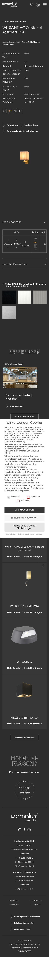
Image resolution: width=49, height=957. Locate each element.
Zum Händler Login (22, 929)
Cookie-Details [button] (11, 534)
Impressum (15, 948)
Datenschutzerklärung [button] (26, 534)
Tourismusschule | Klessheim (19, 397)
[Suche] (32, 4)
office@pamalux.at (25, 866)
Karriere (37, 905)
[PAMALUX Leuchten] (9, 4)
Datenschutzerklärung (22, 486)
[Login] (38, 3)
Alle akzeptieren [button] (24, 510)
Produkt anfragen (33, 557)
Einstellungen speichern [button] (24, 518)
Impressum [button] (39, 534)
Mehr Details (13, 557)
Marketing (25, 501)
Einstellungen (37, 488)
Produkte (14, 901)
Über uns (14, 905)
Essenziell (15, 497)
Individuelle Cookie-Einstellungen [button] (24, 527)
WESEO (28, 951)
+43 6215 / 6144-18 (25, 889)
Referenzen (37, 901)
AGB (36, 948)
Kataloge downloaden (24, 923)
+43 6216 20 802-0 (25, 858)
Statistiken (35, 497)
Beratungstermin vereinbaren (27, 917)
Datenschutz (28, 948)
